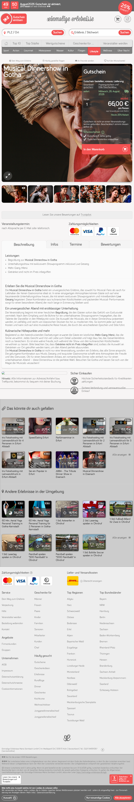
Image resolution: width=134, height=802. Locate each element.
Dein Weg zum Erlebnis (21, 61)
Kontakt (5, 629)
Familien (38, 623)
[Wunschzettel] (127, 19)
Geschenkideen (42, 668)
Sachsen (104, 629)
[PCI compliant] (75, 383)
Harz (69, 605)
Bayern (103, 599)
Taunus (70, 714)
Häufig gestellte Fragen (54, 61)
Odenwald (72, 684)
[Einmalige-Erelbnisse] (67, 737)
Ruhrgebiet (72, 690)
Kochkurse (39, 699)
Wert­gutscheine (55, 43)
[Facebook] (102, 750)
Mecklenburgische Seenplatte (81, 702)
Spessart (71, 708)
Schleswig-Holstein (109, 690)
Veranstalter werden (115, 43)
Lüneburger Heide (75, 666)
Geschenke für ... (83, 43)
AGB (4, 665)
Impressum (7, 671)
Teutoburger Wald (75, 720)
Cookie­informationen (12, 689)
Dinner (37, 686)
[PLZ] (5, 33)
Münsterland (73, 672)
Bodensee (72, 623)
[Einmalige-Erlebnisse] (70, 19)
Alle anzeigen (119, 454)
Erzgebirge (72, 647)
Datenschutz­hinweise (12, 683)
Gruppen (6, 650)
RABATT (124, 10)
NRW (102, 605)
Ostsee (70, 617)
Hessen (103, 660)
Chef (36, 647)
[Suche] (72, 33)
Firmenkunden (9, 644)
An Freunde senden (85, 61)
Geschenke (40, 692)
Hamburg (104, 611)
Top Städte (32, 43)
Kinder (37, 617)
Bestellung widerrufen (12, 623)
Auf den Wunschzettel (115, 61)
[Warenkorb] (118, 19)
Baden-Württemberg (110, 635)
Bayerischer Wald (75, 641)
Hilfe (4, 611)
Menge (86, 99)
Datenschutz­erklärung (12, 677)
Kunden (38, 641)
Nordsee (71, 678)
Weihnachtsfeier (42, 705)
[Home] (6, 43)
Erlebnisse (39, 674)
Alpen (70, 635)
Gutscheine (40, 662)
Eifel (69, 629)
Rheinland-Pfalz (107, 647)
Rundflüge (39, 680)
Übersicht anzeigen (92, 581)
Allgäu (70, 599)
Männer (38, 599)
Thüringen (105, 654)
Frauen (37, 605)
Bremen (103, 641)
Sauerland (72, 696)
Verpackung (7, 605)
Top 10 (17, 43)
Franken (71, 654)
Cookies (31, 790)
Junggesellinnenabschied (46, 711)
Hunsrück (71, 660)
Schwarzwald (73, 611)
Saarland (104, 684)
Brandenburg (106, 666)
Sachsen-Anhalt (107, 672)
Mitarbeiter (39, 635)
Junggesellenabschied (45, 717)
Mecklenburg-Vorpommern (113, 678)
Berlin (102, 617)
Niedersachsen (107, 623)
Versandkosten (114, 111)
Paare (37, 611)
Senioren (38, 629)
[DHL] (72, 581)
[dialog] (67, 793)
